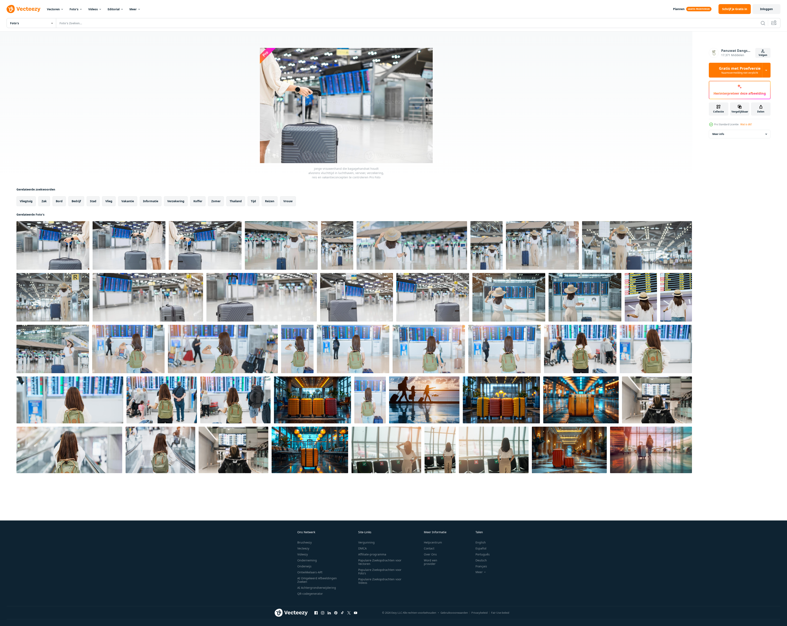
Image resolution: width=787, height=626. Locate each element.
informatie (150, 201)
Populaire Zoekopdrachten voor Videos (379, 581)
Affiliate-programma (372, 554)
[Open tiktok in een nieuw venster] (342, 612)
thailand (236, 201)
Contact (429, 548)
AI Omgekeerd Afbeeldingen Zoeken (317, 580)
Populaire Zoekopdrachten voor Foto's (379, 571)
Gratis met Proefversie (740, 70)
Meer (133, 9)
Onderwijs (304, 566)
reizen (269, 201)
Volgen (763, 55)
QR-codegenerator (310, 594)
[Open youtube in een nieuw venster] (355, 612)
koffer (197, 201)
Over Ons (430, 554)
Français (481, 566)
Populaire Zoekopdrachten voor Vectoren (379, 562)
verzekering (175, 201)
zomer (216, 201)
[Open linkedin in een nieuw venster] (329, 612)
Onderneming (307, 560)
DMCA (362, 548)
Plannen (679, 9)
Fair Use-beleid (500, 612)
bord (59, 201)
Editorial (114, 9)
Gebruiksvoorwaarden (454, 612)
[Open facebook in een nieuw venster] (316, 612)
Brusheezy (304, 542)
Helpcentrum (433, 542)
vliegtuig (26, 201)
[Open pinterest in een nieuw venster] (335, 612)
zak (44, 201)
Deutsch (481, 560)
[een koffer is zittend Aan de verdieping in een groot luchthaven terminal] (310, 450)
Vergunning (366, 542)
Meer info (718, 134)
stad (93, 201)
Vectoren (53, 9)
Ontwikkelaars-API (309, 572)
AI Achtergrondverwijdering (316, 588)
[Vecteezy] (23, 9)
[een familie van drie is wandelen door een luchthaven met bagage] (424, 399)
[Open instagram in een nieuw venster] (322, 612)
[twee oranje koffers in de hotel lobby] (569, 450)
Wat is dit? (746, 124)
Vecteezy (303, 548)
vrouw (288, 201)
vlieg (108, 201)
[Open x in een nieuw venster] (349, 612)
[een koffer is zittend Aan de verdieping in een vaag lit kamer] (581, 399)
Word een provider (430, 562)
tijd (253, 201)
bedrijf (76, 201)
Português (482, 554)
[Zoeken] (762, 23)
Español (480, 548)
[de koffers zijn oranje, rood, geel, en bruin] (312, 399)
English (480, 542)
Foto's (74, 9)
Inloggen (766, 9)
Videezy (302, 554)
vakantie (127, 201)
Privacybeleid (479, 612)
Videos (93, 9)
